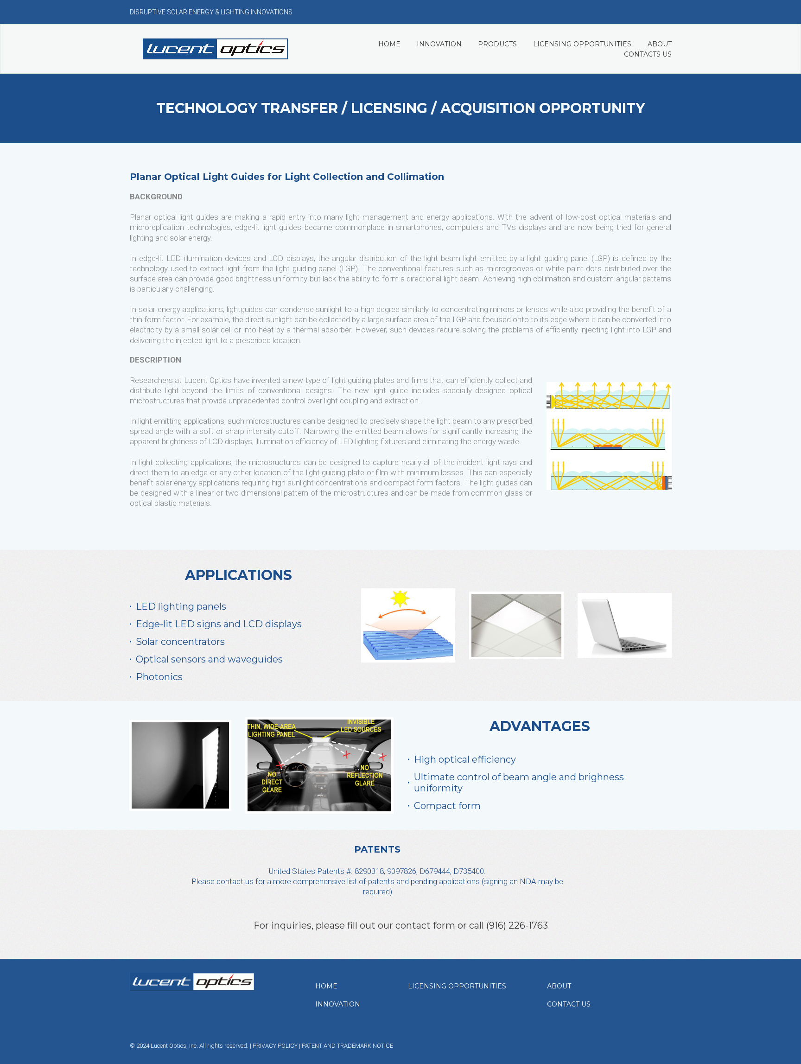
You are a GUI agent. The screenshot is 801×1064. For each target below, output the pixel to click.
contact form (425, 925)
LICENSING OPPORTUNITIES (582, 44)
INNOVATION (439, 44)
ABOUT (660, 44)
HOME (389, 44)
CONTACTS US (648, 54)
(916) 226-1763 (517, 925)
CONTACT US (569, 1004)
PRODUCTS (497, 44)
